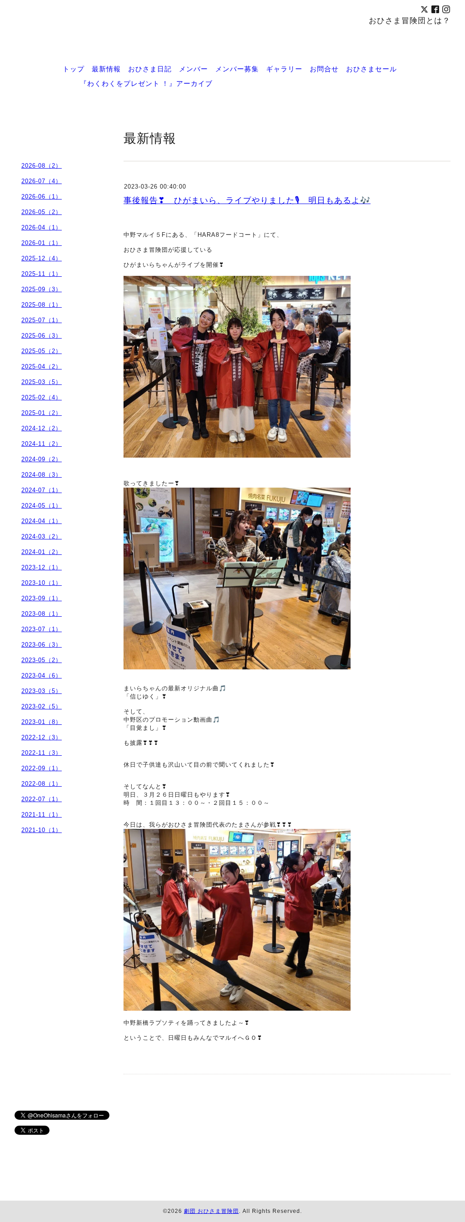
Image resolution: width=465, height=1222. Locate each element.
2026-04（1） (41, 227)
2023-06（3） (41, 644)
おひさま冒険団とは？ (409, 20)
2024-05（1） (41, 505)
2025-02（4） (41, 397)
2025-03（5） (41, 382)
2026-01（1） (41, 242)
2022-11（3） (41, 752)
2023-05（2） (41, 660)
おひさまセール (371, 68)
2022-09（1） (41, 768)
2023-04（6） (41, 675)
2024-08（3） (41, 474)
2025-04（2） (41, 366)
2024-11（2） (41, 443)
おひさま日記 (150, 68)
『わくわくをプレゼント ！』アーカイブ (146, 83)
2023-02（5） (41, 706)
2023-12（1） (41, 567)
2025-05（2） (41, 351)
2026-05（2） (41, 212)
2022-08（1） (41, 783)
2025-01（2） (41, 412)
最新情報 (106, 68)
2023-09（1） (41, 598)
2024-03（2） (41, 536)
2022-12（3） (41, 737)
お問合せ (324, 68)
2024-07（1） (41, 490)
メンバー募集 (237, 68)
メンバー (193, 68)
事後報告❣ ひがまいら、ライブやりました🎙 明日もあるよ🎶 (247, 200)
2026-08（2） (41, 165)
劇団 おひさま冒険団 (211, 1211)
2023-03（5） (41, 691)
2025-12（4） (41, 258)
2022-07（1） (41, 799)
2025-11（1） (41, 273)
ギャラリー (284, 68)
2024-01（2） (41, 552)
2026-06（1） (41, 196)
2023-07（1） (41, 629)
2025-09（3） (41, 289)
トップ (73, 68)
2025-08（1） (41, 304)
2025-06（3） (41, 335)
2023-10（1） (41, 582)
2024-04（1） (41, 521)
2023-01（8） (41, 721)
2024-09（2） (41, 459)
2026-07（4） (41, 181)
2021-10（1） (41, 830)
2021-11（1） (41, 814)
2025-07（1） (41, 320)
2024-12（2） (41, 428)
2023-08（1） (41, 613)
